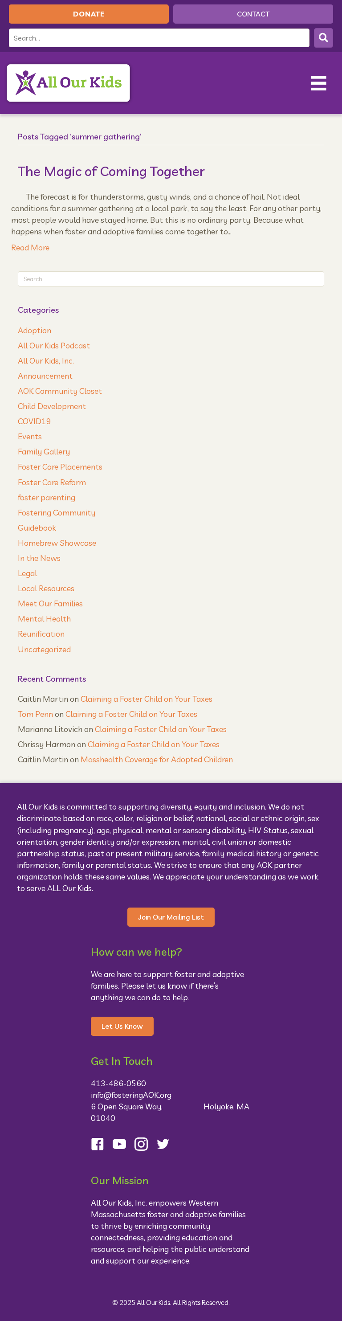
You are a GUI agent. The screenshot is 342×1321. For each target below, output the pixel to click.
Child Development (52, 406)
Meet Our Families (50, 603)
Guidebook (37, 528)
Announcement (45, 376)
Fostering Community (56, 512)
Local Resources (46, 588)
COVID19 (34, 421)
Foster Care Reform (52, 482)
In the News (39, 558)
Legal (27, 573)
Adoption (34, 330)
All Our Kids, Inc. (46, 361)
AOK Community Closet (60, 391)
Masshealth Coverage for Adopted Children (157, 759)
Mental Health (44, 618)
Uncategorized (44, 649)
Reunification (41, 634)
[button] (323, 37)
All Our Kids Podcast (54, 345)
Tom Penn (35, 714)
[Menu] (319, 83)
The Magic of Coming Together (111, 171)
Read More (30, 247)
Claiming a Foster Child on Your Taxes (146, 699)
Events (30, 436)
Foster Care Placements (60, 467)
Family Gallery (44, 451)
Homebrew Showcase (57, 543)
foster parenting (46, 497)
